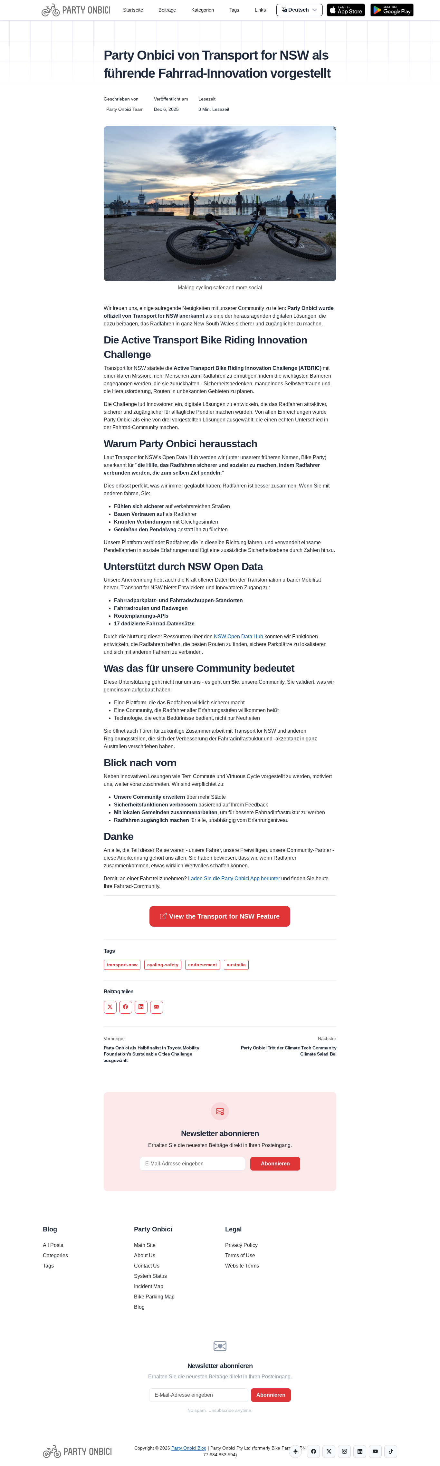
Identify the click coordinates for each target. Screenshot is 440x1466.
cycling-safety (162, 964)
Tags (234, 10)
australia (236, 964)
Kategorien (202, 10)
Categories (55, 1255)
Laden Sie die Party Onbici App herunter (234, 878)
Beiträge (167, 10)
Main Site (145, 1245)
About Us (144, 1255)
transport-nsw (122, 964)
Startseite (133, 10)
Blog (139, 1307)
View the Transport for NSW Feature (224, 916)
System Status (150, 1276)
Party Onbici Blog (188, 1448)
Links (260, 10)
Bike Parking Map (154, 1296)
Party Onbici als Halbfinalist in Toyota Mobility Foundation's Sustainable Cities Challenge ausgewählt (151, 1054)
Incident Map (148, 1286)
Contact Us (146, 1265)
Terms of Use (240, 1255)
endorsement (202, 964)
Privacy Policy (241, 1245)
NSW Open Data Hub (238, 636)
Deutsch (298, 10)
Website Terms (242, 1265)
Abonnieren (275, 1163)
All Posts (53, 1245)
